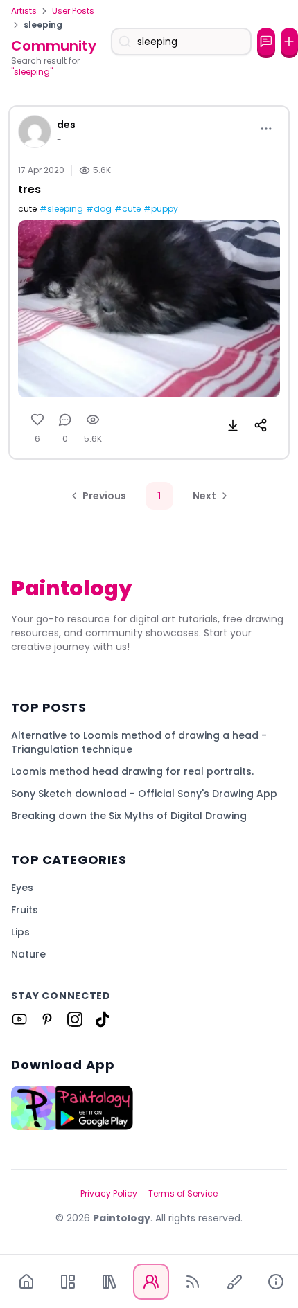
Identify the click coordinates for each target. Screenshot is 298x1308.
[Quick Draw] (234, 1282)
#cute (127, 209)
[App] (68, 1282)
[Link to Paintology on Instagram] (75, 1019)
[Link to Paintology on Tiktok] (102, 1019)
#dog (99, 209)
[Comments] (65, 419)
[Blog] (193, 1282)
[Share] (260, 425)
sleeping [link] (43, 24)
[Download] (233, 425)
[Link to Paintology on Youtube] (19, 1019)
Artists (24, 11)
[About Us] (276, 1282)
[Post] (289, 41)
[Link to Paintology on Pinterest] (47, 1019)
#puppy (160, 209)
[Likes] (37, 419)
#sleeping (61, 209)
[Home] (26, 1282)
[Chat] (265, 41)
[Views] (93, 419)
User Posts (73, 11)
